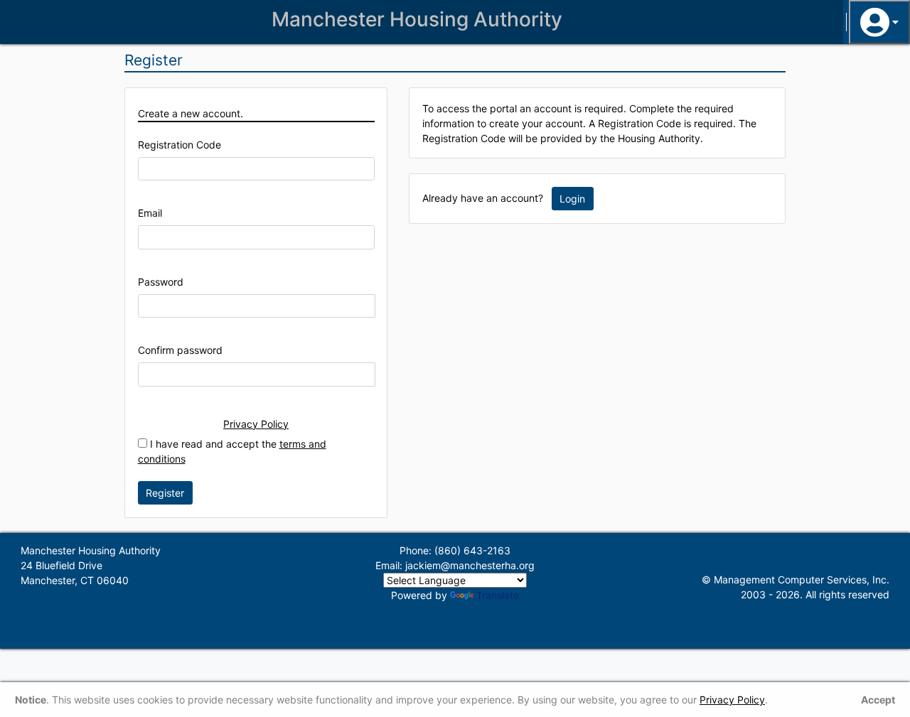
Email (150, 213)
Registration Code (179, 145)
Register (165, 493)
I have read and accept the (232, 451)
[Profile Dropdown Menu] (879, 22)
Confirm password (180, 350)
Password (160, 282)
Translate (497, 595)
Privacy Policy (256, 424)
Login (572, 199)
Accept (878, 700)
